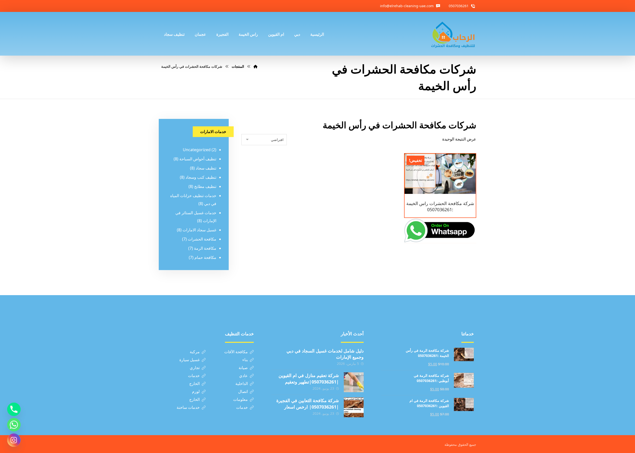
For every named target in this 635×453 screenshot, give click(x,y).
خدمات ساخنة (188, 407)
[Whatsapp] (14, 424)
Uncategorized (197, 149)
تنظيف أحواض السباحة (197, 159)
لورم (196, 391)
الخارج (194, 383)
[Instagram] (14, 440)
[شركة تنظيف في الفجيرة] (453, 33)
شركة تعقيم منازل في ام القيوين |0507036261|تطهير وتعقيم (309, 378)
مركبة (195, 351)
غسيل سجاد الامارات (199, 230)
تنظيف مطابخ (205, 186)
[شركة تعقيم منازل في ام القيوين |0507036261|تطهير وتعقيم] (354, 382)
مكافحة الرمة (205, 248)
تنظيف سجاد (206, 168)
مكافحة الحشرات (202, 239)
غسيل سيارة (189, 359)
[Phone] (14, 409)
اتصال (243, 391)
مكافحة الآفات (236, 351)
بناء (245, 359)
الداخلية (241, 383)
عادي (243, 375)
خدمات (194, 375)
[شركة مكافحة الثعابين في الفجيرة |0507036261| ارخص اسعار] (354, 407)
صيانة (243, 367)
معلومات (240, 399)
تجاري (195, 367)
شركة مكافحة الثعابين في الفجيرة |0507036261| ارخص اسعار (307, 403)
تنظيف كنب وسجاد (201, 177)
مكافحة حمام (205, 257)
